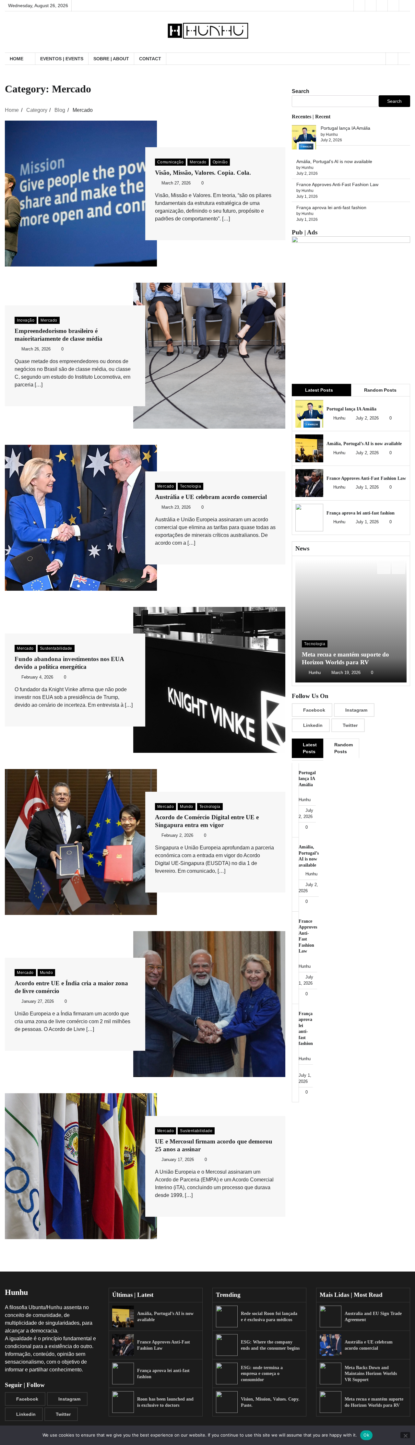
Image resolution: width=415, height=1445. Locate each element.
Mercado (198, 162)
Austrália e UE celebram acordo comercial (211, 496)
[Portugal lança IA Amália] (304, 138)
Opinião (220, 162)
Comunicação (170, 162)
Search (300, 91)
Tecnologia (190, 486)
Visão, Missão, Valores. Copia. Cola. (203, 172)
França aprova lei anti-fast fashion (331, 207)
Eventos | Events (61, 58)
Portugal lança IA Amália (345, 128)
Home (16, 58)
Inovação (25, 320)
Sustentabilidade (56, 648)
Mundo (186, 806)
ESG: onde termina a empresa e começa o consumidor (262, 1373)
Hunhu (339, 418)
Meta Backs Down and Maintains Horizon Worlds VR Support (371, 1373)
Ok (366, 1435)
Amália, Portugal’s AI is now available (334, 161)
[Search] (404, 59)
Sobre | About (111, 58)
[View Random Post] (392, 59)
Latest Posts (319, 390)
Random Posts (380, 390)
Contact (150, 58)
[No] (405, 1435)
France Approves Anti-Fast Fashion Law (337, 184)
